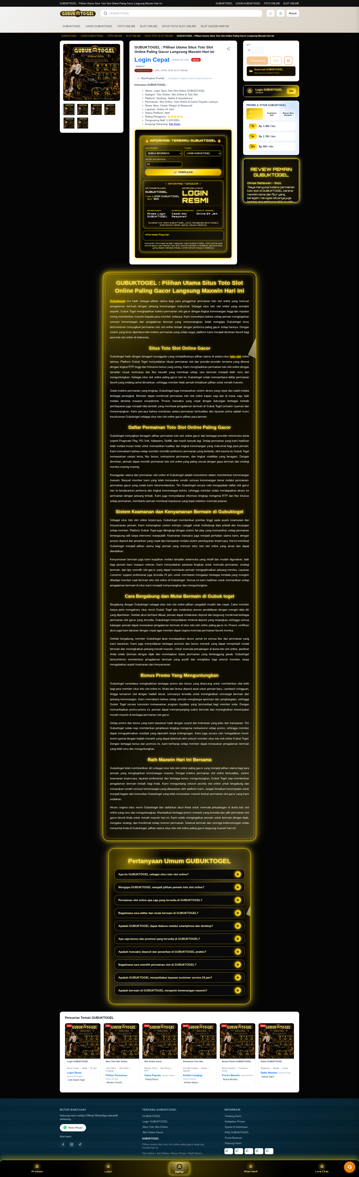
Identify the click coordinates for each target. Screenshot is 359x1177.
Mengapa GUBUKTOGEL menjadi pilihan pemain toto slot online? (161, 887)
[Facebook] (63, 1144)
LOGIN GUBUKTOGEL (248, 3)
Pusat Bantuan (233, 1137)
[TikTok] (80, 1144)
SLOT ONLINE (291, 3)
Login (108, 1171)
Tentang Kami (233, 1116)
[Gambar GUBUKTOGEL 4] (110, 109)
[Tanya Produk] (288, 60)
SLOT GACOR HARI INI (215, 26)
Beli (276, 60)
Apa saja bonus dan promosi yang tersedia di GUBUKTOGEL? (159, 938)
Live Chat (322, 1171)
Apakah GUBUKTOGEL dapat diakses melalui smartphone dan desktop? (165, 925)
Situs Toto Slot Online (155, 1127)
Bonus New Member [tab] (288, 114)
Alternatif (251, 1171)
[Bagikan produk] (228, 49)
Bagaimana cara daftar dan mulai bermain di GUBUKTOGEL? (158, 913)
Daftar (179, 1171)
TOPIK (187, 148)
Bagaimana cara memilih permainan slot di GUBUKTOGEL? (157, 964)
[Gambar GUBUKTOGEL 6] (83, 123)
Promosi (37, 1171)
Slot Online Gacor (152, 1132)
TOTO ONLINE (272, 3)
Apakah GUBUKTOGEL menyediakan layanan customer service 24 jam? (165, 977)
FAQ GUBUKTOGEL (237, 1132)
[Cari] (105, 13)
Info (291, 91)
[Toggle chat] (349, 1167)
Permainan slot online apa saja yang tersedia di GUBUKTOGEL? (160, 900)
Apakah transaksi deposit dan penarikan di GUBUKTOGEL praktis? (162, 951)
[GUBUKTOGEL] (78, 13)
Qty (249, 45)
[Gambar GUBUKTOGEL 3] (96, 109)
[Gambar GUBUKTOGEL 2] (83, 109)
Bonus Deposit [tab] (254, 113)
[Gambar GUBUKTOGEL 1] (69, 109)
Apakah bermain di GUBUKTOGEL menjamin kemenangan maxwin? (162, 990)
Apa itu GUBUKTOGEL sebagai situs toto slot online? (153, 874)
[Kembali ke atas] (351, 1158)
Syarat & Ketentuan (236, 1127)
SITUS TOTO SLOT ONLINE (179, 26)
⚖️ (280, 13)
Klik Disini (174, 124)
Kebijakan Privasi (235, 1121)
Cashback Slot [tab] (272, 114)
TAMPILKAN (183, 172)
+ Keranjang (257, 60)
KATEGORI (151, 148)
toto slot (235, 356)
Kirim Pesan (75, 1127)
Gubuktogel (117, 301)
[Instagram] (71, 1144)
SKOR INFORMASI (155, 159)
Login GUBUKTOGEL (155, 1121)
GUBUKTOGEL (224, 3)
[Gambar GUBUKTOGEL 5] (69, 123)
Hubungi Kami (233, 1143)
